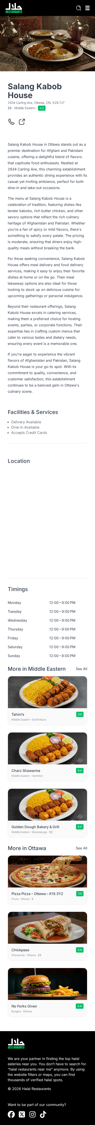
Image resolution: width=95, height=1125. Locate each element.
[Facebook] (11, 1114)
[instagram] (32, 1114)
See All (81, 669)
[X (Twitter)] (21, 1114)
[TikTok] (43, 1114)
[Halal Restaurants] (13, 8)
